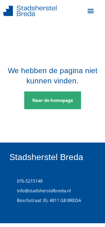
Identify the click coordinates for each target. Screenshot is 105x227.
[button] (91, 11)
